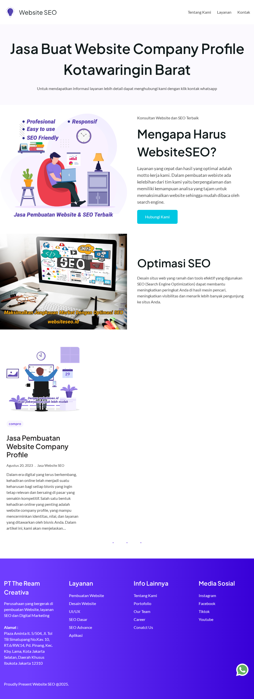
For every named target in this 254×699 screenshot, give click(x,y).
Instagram (207, 595)
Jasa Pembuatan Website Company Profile (37, 446)
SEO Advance (80, 627)
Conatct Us (143, 627)
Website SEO (38, 12)
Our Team (142, 611)
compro (15, 423)
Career (139, 619)
